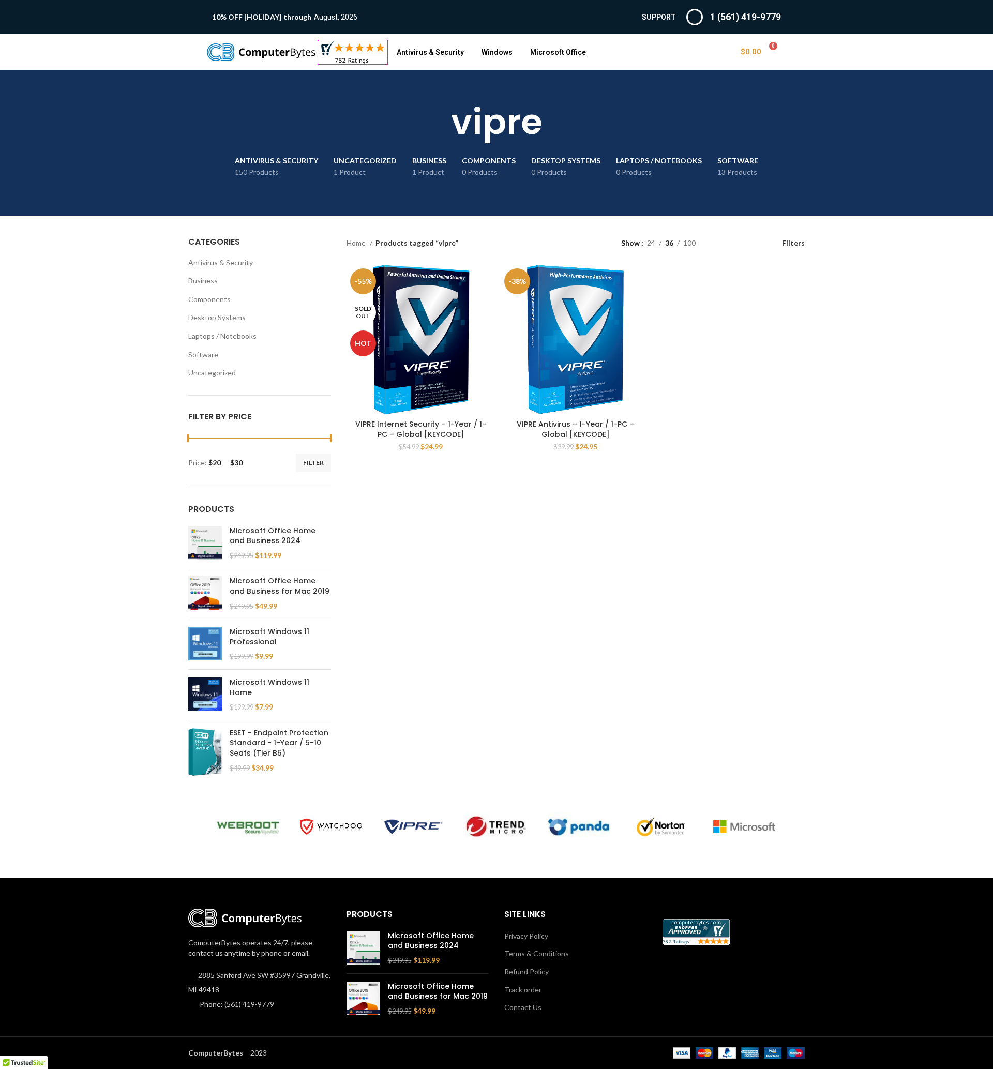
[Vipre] (413, 827)
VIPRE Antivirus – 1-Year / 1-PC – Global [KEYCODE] (575, 429)
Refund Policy (526, 971)
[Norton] (661, 827)
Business (203, 280)
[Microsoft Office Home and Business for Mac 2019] (205, 593)
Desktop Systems (217, 317)
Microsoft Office (558, 52)
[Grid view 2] (720, 242)
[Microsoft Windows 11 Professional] (205, 644)
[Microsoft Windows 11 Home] (205, 694)
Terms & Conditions (536, 953)
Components (209, 299)
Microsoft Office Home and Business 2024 (272, 536)
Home (357, 242)
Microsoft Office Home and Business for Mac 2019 (279, 586)
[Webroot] (248, 826)
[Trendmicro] (496, 826)
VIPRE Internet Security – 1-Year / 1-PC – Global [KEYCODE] (420, 429)
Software (203, 354)
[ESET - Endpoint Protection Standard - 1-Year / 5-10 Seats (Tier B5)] (205, 752)
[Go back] (438, 122)
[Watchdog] (331, 826)
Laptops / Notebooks (222, 336)
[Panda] (578, 826)
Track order (522, 989)
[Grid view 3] (736, 242)
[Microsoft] (744, 827)
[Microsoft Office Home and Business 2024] (205, 543)
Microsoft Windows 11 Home (269, 687)
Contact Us (522, 1007)
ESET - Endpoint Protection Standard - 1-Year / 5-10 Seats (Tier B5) (279, 743)
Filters (793, 242)
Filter (313, 462)
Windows (497, 52)
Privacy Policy (526, 935)
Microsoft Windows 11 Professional (269, 637)
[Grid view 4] (752, 242)
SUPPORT (659, 17)
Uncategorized (212, 372)
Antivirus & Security (430, 52)
